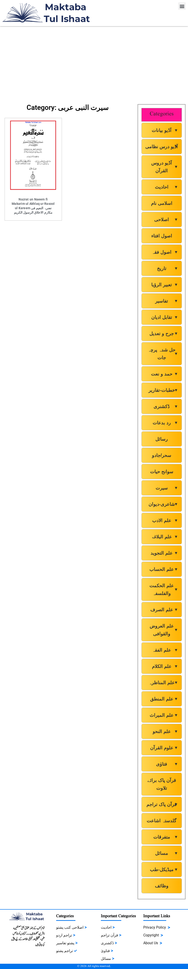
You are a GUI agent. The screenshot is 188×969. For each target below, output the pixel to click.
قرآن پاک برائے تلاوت (161, 784)
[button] (182, 6)
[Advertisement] (94, 63)
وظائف (162, 885)
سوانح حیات (161, 471)
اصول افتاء (161, 235)
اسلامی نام (161, 203)
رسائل (161, 438)
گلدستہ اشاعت (162, 820)
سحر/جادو (161, 455)
